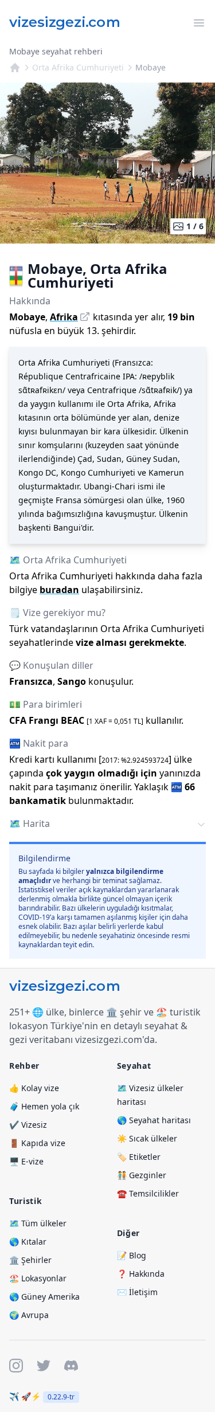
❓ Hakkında (141, 1273)
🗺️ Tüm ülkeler (38, 1223)
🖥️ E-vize (26, 1161)
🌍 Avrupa (29, 1314)
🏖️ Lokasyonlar (38, 1278)
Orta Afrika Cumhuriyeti (78, 67)
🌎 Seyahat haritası (154, 1120)
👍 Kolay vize (34, 1087)
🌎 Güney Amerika (44, 1296)
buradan (59, 589)
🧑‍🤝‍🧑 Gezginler (141, 1175)
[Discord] (71, 1365)
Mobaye (150, 67)
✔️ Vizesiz (28, 1124)
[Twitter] (43, 1365)
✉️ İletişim (137, 1292)
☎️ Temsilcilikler (148, 1193)
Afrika (64, 317)
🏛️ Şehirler (30, 1259)
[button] (107, 825)
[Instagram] (16, 1365)
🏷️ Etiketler (139, 1156)
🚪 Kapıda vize (37, 1143)
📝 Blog (131, 1255)
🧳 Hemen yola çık (44, 1106)
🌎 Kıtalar (27, 1241)
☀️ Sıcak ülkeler (147, 1138)
